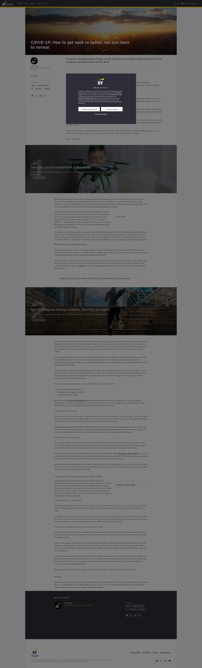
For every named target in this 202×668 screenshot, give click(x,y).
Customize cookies (101, 114)
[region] (101, 98)
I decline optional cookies (89, 109)
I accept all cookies (112, 109)
